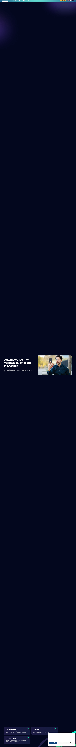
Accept (53, 742)
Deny (62, 742)
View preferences (70, 742)
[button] (73, 733)
